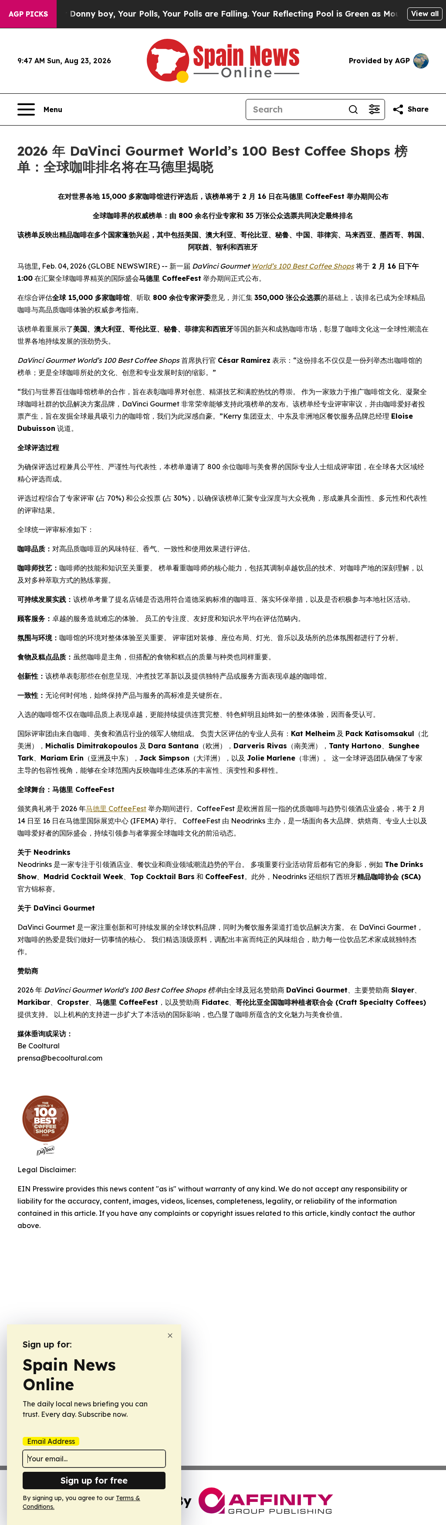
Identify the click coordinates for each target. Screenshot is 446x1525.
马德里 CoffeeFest (116, 808)
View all (425, 13)
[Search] (353, 109)
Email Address (51, 1441)
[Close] (170, 1335)
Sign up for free (94, 1480)
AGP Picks (28, 14)
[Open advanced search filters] (374, 109)
